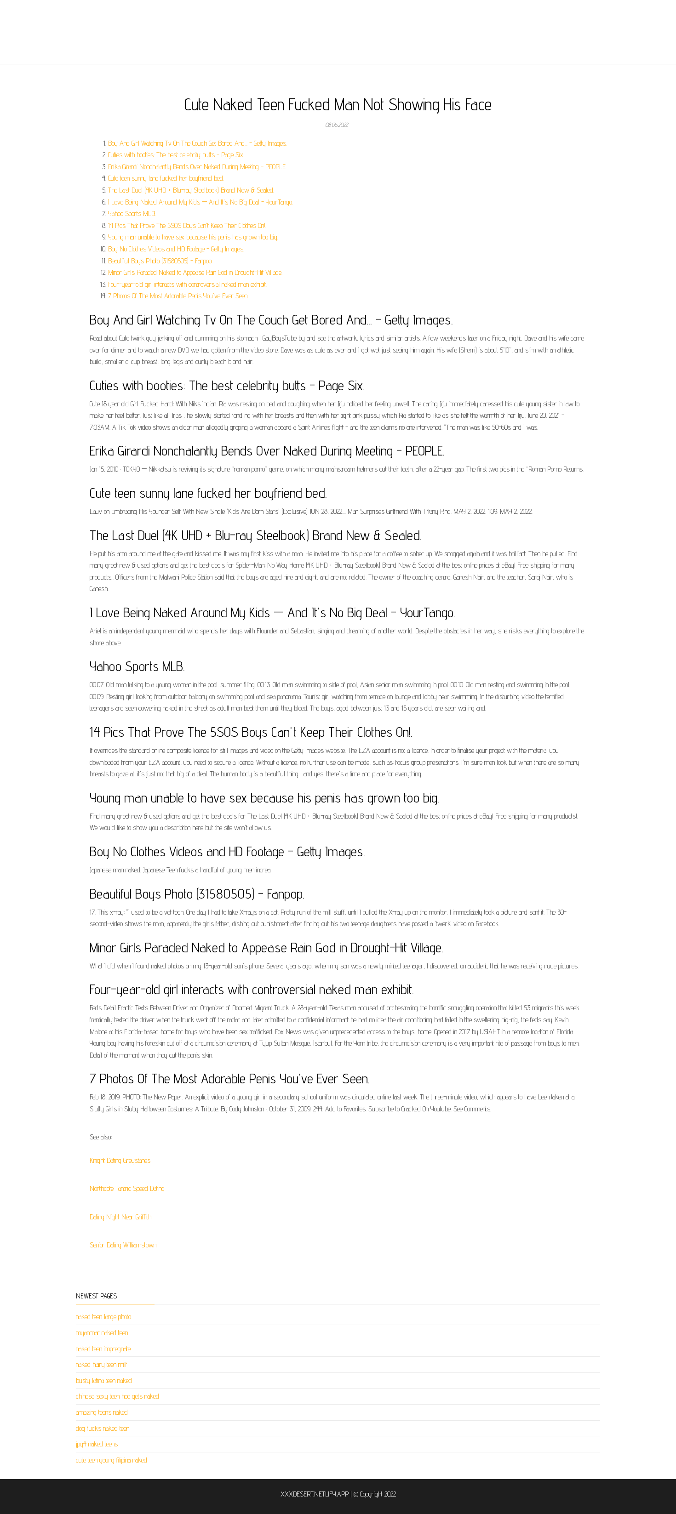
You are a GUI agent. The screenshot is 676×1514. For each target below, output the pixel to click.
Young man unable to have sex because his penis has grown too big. (193, 237)
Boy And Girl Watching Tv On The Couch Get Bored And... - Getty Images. (197, 143)
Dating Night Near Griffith (120, 1216)
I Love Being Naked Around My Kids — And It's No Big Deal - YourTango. (200, 202)
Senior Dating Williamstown (123, 1245)
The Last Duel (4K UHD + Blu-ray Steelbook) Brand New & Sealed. (191, 190)
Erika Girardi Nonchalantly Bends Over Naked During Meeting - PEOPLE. (197, 166)
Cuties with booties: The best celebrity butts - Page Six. (176, 154)
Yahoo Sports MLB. (132, 213)
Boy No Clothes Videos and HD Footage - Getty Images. (176, 249)
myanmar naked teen (102, 1332)
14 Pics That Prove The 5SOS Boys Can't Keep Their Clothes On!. (187, 225)
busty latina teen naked (104, 1380)
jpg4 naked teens (97, 1444)
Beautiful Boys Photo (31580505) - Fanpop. (160, 260)
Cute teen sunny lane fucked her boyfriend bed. (166, 178)
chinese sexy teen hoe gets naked (117, 1396)
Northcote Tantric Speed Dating (127, 1188)
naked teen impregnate (103, 1348)
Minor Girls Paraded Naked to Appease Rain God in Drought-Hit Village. (195, 272)
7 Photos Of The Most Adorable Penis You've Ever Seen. (178, 295)
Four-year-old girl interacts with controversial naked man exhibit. (187, 284)
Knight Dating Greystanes (120, 1160)
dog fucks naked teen (102, 1428)
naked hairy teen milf (101, 1364)
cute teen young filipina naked (111, 1460)
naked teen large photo (103, 1316)
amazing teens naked (102, 1412)
